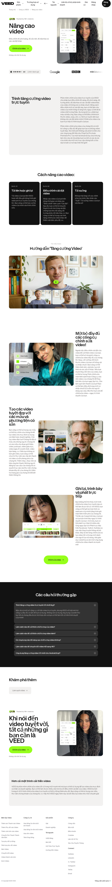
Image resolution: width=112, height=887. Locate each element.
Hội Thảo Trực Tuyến (53, 846)
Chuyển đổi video (7, 853)
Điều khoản (72, 831)
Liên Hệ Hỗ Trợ (73, 839)
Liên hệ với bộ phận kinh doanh (70, 3)
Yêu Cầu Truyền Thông (76, 843)
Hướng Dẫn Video (52, 850)
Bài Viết (48, 842)
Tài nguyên (54, 3)
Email (70, 874)
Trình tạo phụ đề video (9, 845)
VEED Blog (49, 838)
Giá (47, 823)
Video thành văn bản (8, 857)
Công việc (71, 823)
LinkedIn (71, 858)
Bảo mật (71, 827)
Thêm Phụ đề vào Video (9, 827)
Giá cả (85, 3)
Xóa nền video (28, 833)
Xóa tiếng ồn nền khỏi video (33, 830)
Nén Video (5, 849)
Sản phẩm (18, 3)
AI (45, 3)
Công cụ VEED (24, 10)
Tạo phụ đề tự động (8, 841)
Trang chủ (12, 10)
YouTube (71, 854)
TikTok (70, 870)
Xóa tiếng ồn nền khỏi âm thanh (31, 824)
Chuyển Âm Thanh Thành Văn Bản (10, 836)
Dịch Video (5, 861)
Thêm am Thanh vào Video (10, 823)
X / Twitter (71, 862)
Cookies (71, 835)
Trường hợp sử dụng (33, 3)
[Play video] (56, 282)
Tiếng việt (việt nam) (102, 881)
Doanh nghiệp (51, 827)
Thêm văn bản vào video (10, 831)
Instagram (71, 866)
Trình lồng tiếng (29, 837)
